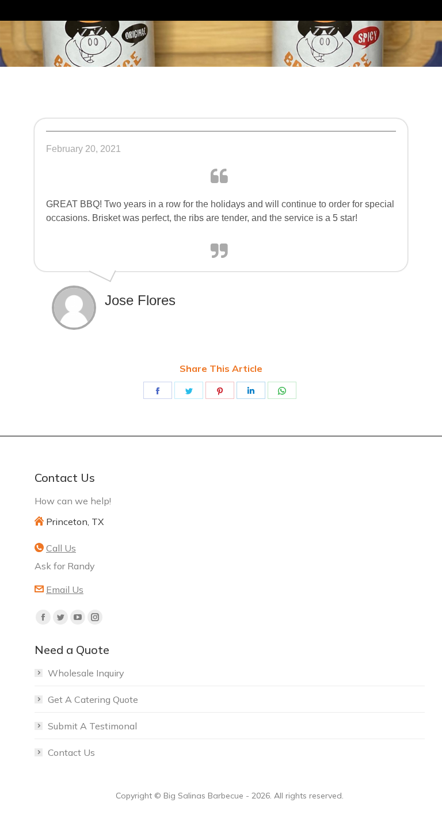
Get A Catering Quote (93, 699)
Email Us (64, 589)
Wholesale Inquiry (86, 673)
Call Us (61, 548)
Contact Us (71, 752)
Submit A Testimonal (92, 726)
